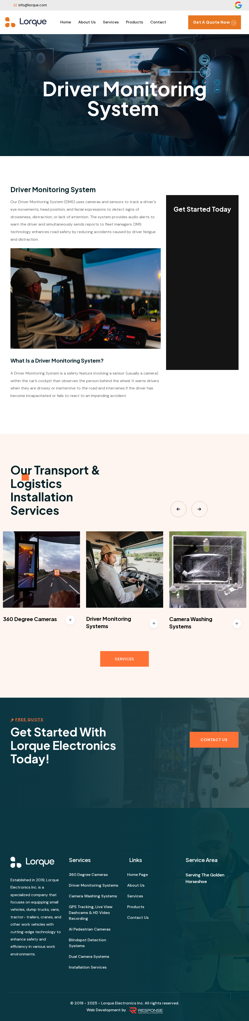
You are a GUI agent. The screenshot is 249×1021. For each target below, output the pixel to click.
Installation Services (88, 967)
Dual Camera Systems (89, 956)
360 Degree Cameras (30, 618)
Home (65, 22)
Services (124, 658)
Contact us (214, 739)
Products (134, 22)
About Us (87, 22)
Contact (158, 22)
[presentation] (178, 509)
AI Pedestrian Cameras (89, 929)
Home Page (137, 874)
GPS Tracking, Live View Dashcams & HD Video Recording (90, 912)
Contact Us (138, 917)
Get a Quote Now (211, 22)
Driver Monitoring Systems (93, 885)
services (111, 22)
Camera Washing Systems (93, 896)
